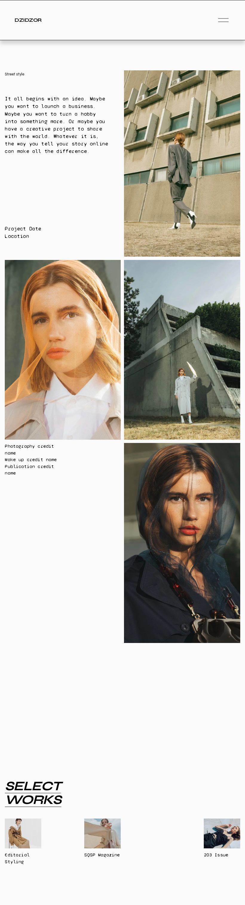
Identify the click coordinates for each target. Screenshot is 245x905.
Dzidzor (28, 20)
